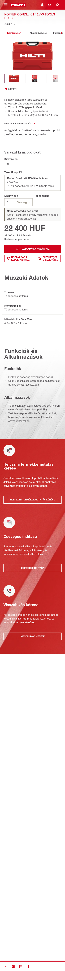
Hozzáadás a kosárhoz (34, 248)
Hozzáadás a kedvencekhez (20, 258)
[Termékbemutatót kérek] (13, 966)
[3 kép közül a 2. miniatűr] (34, 78)
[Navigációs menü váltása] (6, 5)
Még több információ (17, 123)
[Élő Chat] (21, 966)
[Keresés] (57, 5)
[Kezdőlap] (18, 5)
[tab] (14, 33)
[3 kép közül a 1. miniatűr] (13, 78)
